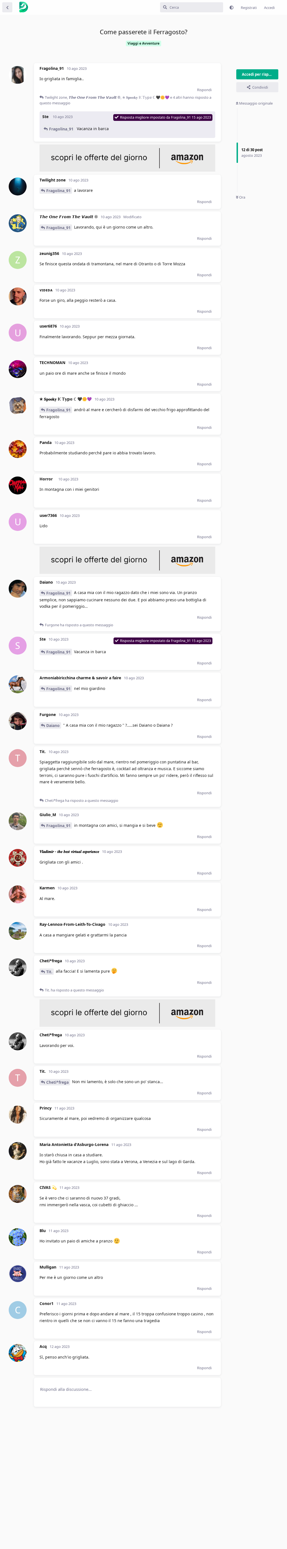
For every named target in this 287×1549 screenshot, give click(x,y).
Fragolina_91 (61, 129)
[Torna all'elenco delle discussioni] (7, 7)
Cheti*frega (57, 1082)
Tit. (49, 971)
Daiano (53, 725)
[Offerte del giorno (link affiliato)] (127, 170)
